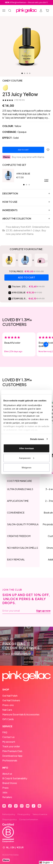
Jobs (4, 792)
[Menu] (3, 10)
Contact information (28, 819)
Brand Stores (9, 783)
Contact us (8, 737)
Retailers (7, 797)
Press (5, 787)
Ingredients (10, 210)
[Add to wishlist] (48, 149)
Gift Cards (8, 719)
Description (10, 193)
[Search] (9, 10)
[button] (46, 862)
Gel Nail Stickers (11, 700)
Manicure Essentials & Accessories (20, 714)
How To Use (9, 201)
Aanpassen (25, 458)
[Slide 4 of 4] (29, 73)
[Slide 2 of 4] (24, 73)
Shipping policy (9, 819)
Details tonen (37, 439)
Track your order (11, 746)
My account (8, 741)
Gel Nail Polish (10, 695)
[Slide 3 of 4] (27, 73)
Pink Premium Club (12, 751)
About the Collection (16, 218)
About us (7, 773)
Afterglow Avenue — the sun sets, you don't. (26, 2)
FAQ (4, 732)
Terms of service (40, 814)
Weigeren (27, 467)
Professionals (9, 760)
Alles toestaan (26, 448)
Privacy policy (24, 814)
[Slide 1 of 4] (22, 73)
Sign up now (43, 610)
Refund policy (8, 814)
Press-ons (8, 705)
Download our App (12, 755)
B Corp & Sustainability (14, 778)
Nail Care (7, 709)
